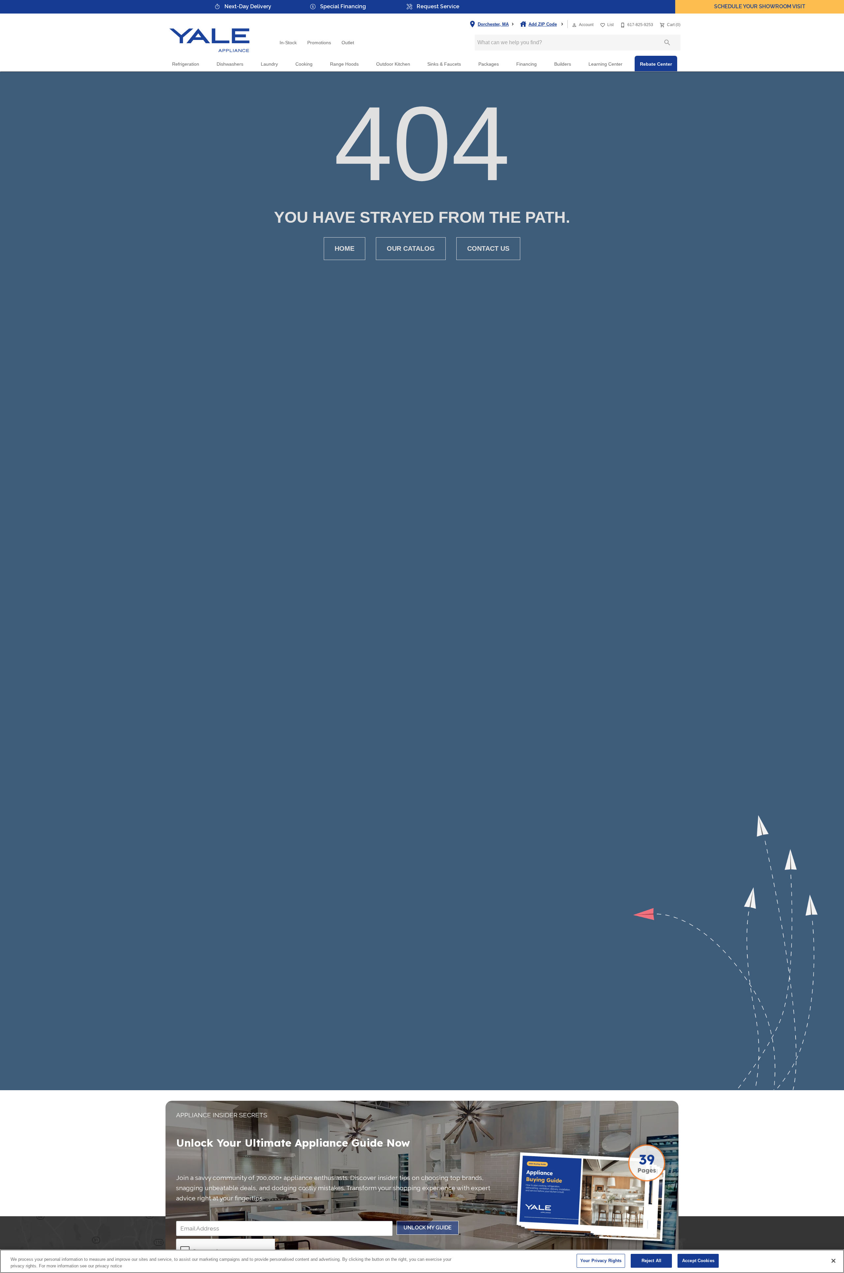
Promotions (319, 42)
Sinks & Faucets (444, 64)
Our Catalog (411, 248)
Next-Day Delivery (248, 6)
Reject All (651, 1260)
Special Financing (343, 6)
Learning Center (605, 64)
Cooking (304, 64)
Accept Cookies (698, 1260)
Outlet (348, 42)
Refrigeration (185, 64)
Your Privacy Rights (600, 1260)
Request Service (438, 6)
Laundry (269, 64)
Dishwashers (230, 64)
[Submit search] (667, 43)
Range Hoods (344, 64)
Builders (562, 64)
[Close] (833, 1261)
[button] (574, 25)
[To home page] (210, 34)
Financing (526, 64)
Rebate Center (656, 64)
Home (344, 248)
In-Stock (288, 42)
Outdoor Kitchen (393, 64)
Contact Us (488, 248)
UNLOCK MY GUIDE (428, 1227)
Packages (488, 64)
